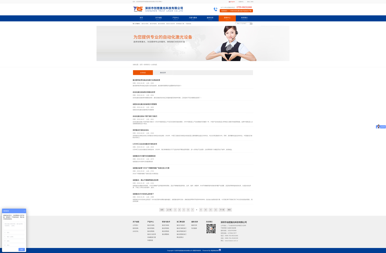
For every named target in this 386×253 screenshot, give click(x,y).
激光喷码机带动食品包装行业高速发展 (146, 80)
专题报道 (188, 23)
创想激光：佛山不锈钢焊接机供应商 (145, 180)
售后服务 (194, 228)
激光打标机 (145, 23)
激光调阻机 (165, 234)
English (233, 1)
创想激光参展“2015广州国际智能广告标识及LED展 (151, 168)
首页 (141, 18)
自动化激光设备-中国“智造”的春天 (145, 116)
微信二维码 (250, 1)
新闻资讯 (147, 64)
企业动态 (143, 72)
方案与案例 (193, 18)
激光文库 (163, 72)
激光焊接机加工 (182, 231)
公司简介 (135, 225)
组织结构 (135, 228)
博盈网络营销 (214, 250)
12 (215, 210)
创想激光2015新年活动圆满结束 (144, 156)
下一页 (222, 210)
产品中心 (175, 18)
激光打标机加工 (182, 228)
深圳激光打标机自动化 (141, 130)
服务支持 (210, 18)
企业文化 (135, 231)
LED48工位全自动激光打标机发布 (145, 144)
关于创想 (158, 18)
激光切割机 (161, 23)
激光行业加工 (181, 225)
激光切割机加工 (182, 234)
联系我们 (244, 18)
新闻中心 (227, 18)
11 (210, 210)
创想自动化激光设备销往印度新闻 (145, 104)
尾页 (229, 210)
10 (205, 210)
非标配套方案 (180, 23)
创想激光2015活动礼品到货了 (143, 194)
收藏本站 (241, 1)
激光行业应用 (170, 23)
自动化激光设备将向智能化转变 (144, 92)
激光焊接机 (153, 23)
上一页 (169, 210)
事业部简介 (180, 237)
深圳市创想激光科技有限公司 (183, 250)
